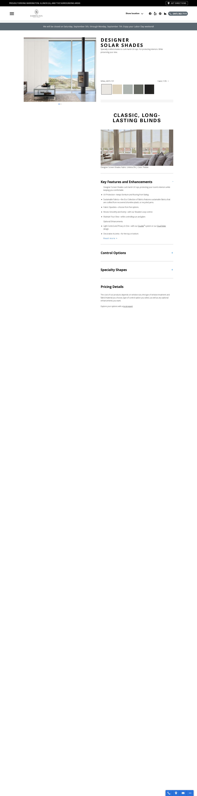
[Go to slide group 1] (59, 104)
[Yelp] (155, 14)
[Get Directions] (176, 793)
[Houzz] (165, 14)
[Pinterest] (160, 14)
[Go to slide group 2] (60, 104)
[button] (12, 13)
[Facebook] (150, 14)
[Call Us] (169, 793)
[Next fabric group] (168, 81)
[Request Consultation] (183, 793)
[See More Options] (190, 793)
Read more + (110, 238)
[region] (60, 71)
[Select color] (106, 89)
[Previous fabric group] (156, 81)
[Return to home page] (56, 13)
